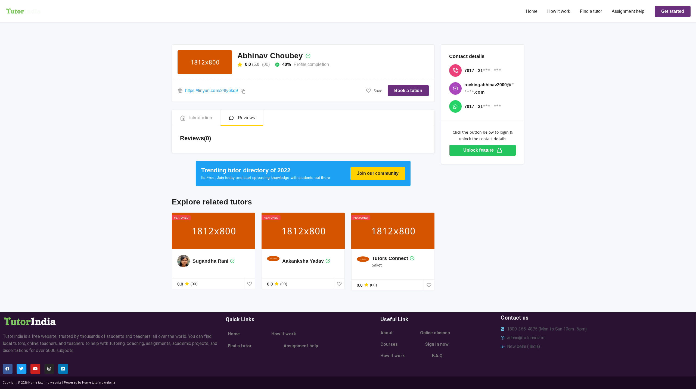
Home (531, 11)
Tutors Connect (390, 258)
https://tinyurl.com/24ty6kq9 (211, 90)
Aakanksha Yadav (303, 261)
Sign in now (437, 344)
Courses (389, 344)
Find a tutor (591, 11)
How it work (558, 11)
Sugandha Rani (210, 261)
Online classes (435, 332)
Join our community (378, 173)
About (386, 332)
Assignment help (628, 11)
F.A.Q (437, 355)
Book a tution (408, 90)
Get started (672, 11)
